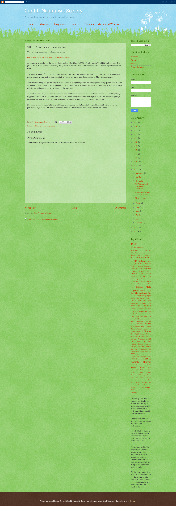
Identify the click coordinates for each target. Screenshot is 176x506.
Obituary (134, 339)
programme (51, 126)
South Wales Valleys (138, 365)
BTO (146, 264)
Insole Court (135, 314)
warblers (133, 380)
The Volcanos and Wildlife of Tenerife (141, 186)
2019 (136, 146)
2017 (136, 154)
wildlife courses (146, 385)
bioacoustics (147, 255)
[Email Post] (56, 122)
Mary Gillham (137, 321)
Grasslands (143, 303)
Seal (138, 356)
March (138, 219)
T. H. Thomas (142, 370)
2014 (136, 165)
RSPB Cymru (135, 354)
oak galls (148, 336)
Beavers (133, 255)
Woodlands (134, 392)
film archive (141, 290)
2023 (136, 130)
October (139, 177)
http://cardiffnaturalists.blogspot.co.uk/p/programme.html (48, 57)
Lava (132, 316)
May (137, 211)
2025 (136, 122)
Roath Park (147, 351)
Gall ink (133, 296)
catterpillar (134, 276)
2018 (136, 150)
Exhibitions (139, 287)
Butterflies (139, 266)
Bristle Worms (139, 264)
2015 (136, 161)
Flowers (138, 292)
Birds (134, 260)
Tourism (133, 375)
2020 (136, 142)
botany (133, 264)
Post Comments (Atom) (42, 213)
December (140, 173)
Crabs (145, 284)
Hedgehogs (147, 305)
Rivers (142, 351)
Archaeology (143, 253)
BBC (150, 253)
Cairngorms (147, 266)
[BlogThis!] (63, 122)
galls (138, 295)
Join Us (75, 24)
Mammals (147, 316)
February (139, 222)
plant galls (148, 344)
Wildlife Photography (141, 387)
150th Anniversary (138, 245)
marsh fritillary (146, 319)
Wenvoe (144, 382)
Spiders (149, 365)
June (137, 207)
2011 (136, 231)
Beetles (139, 255)
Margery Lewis (140, 198)
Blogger (133, 501)
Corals (149, 281)
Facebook (134, 56)
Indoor (43, 126)
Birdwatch (142, 261)
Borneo (149, 261)
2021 (136, 138)
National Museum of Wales (141, 332)
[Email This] (60, 122)
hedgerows (134, 308)
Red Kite (134, 349)
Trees (138, 374)
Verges (144, 375)
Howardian (148, 308)
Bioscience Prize (144, 257)
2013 (136, 169)
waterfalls (139, 380)
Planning (141, 344)
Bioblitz (133, 258)
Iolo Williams (145, 314)
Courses (140, 284)
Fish (147, 290)
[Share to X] (65, 122)
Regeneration (143, 349)
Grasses (149, 300)
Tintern (140, 372)
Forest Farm (146, 293)
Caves (142, 276)
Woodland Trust (146, 390)
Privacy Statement (137, 67)
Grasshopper (134, 303)
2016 (136, 158)
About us (44, 24)
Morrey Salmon (144, 323)
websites (145, 380)
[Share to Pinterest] (70, 122)
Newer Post (30, 207)
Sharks (140, 359)
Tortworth (148, 372)
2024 (136, 126)
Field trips (36, 126)
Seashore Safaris (146, 356)
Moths (133, 326)
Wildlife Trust (135, 390)
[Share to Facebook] (68, 122)
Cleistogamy (134, 279)
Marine (139, 319)
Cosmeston (134, 284)
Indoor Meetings (145, 311)
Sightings (147, 358)
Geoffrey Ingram (145, 295)
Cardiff (134, 268)
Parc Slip (141, 341)
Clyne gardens (146, 279)
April (138, 215)
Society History (141, 362)
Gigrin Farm (135, 298)
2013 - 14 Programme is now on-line (143, 193)
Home (31, 24)
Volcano (148, 377)
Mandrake (134, 319)
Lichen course (139, 316)
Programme (60, 24)
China (149, 276)
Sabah (143, 354)
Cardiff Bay (141, 269)
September (140, 181)
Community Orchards (138, 281)
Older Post (120, 207)
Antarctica (148, 250)
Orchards (141, 339)
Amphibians (134, 250)
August (138, 203)
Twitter (133, 60)
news (136, 336)
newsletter (142, 336)
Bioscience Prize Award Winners (102, 24)
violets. (142, 377)
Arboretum (134, 253)
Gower (144, 300)
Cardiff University (145, 274)
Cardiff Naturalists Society (53, 10)
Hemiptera (141, 308)
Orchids (148, 339)
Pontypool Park (136, 346)
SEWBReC (134, 359)
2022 (136, 134)
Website (133, 63)
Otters (133, 341)
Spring (133, 367)
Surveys (141, 367)
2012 (136, 227)
